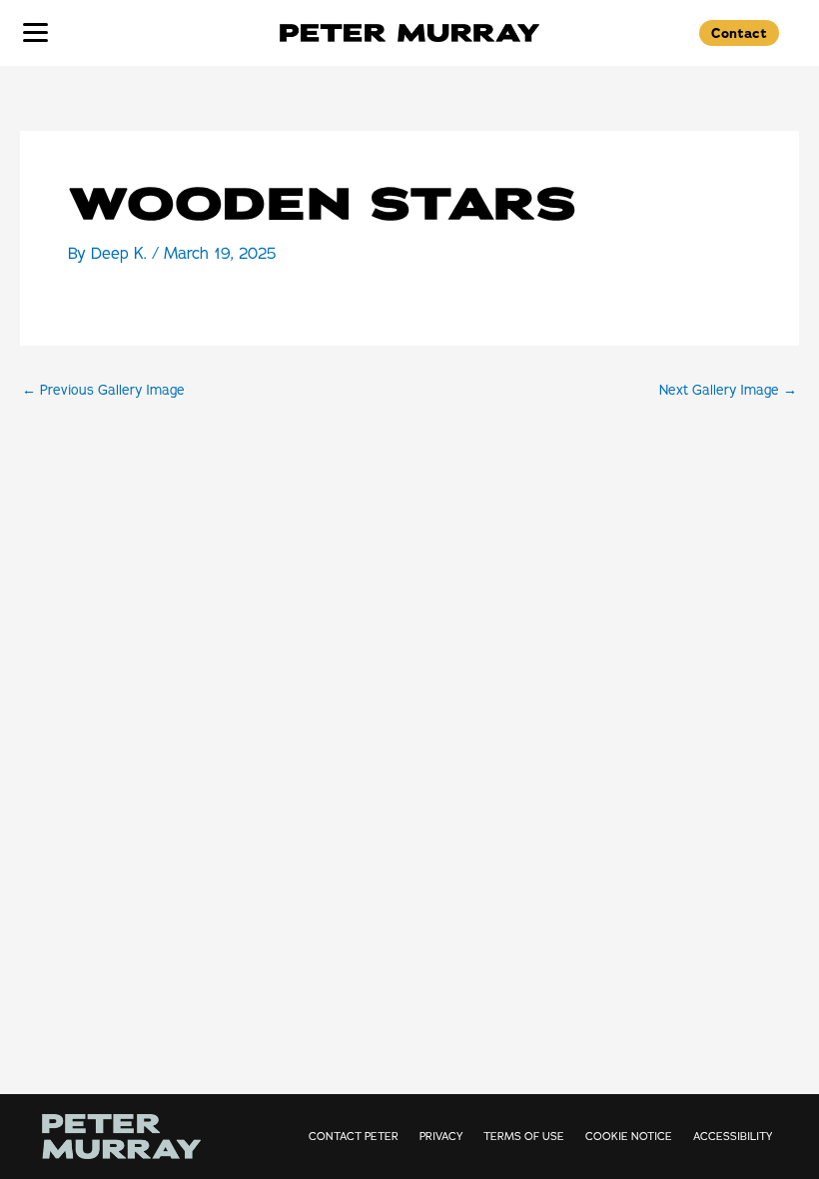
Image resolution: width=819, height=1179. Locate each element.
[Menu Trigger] (35, 31)
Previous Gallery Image (103, 391)
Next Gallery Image (728, 391)
